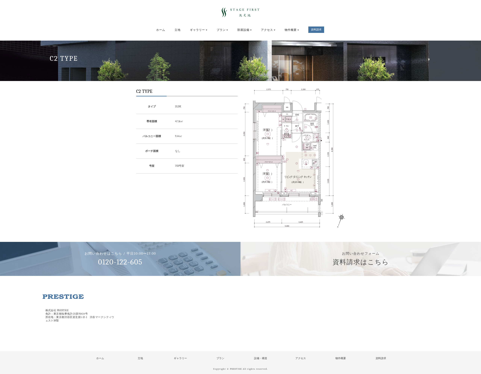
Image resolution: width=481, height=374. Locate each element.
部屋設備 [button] (243, 30)
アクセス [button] (267, 30)
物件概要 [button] (291, 30)
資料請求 (381, 358)
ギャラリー (180, 358)
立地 (178, 30)
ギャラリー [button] (197, 30)
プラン (220, 358)
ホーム (160, 30)
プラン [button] (221, 30)
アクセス (300, 358)
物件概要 (340, 358)
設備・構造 (260, 358)
